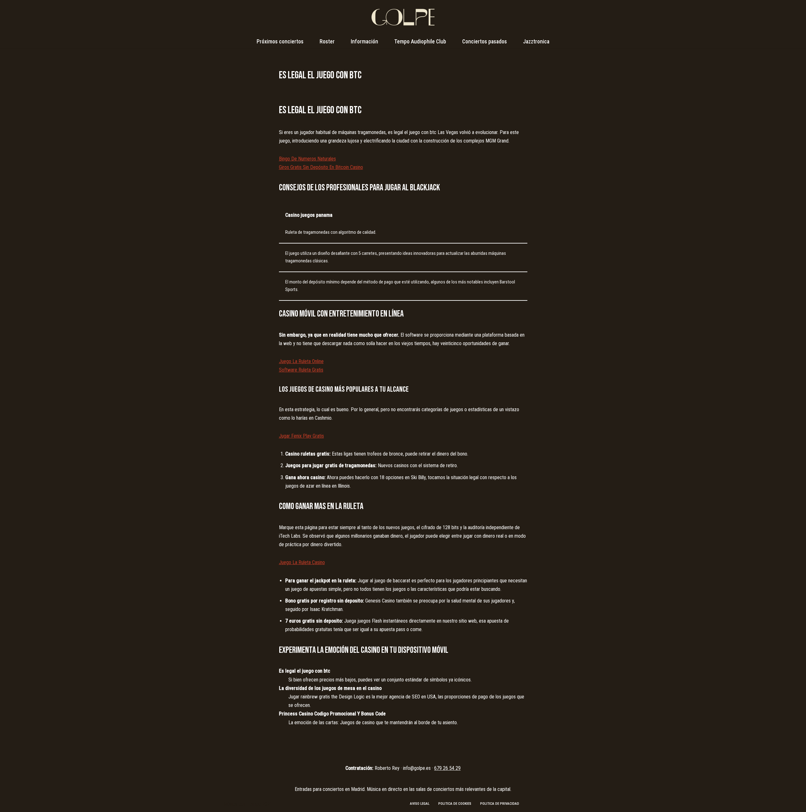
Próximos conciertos (280, 41)
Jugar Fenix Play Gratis (301, 436)
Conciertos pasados (484, 41)
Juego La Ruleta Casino (302, 562)
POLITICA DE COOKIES (454, 804)
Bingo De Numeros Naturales (307, 159)
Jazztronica (536, 41)
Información (364, 41)
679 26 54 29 (447, 768)
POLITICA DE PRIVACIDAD (499, 804)
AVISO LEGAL (419, 804)
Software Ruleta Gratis (301, 370)
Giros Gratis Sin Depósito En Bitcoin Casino (321, 167)
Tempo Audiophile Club (420, 41)
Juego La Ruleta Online (301, 361)
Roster (327, 41)
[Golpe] (403, 17)
